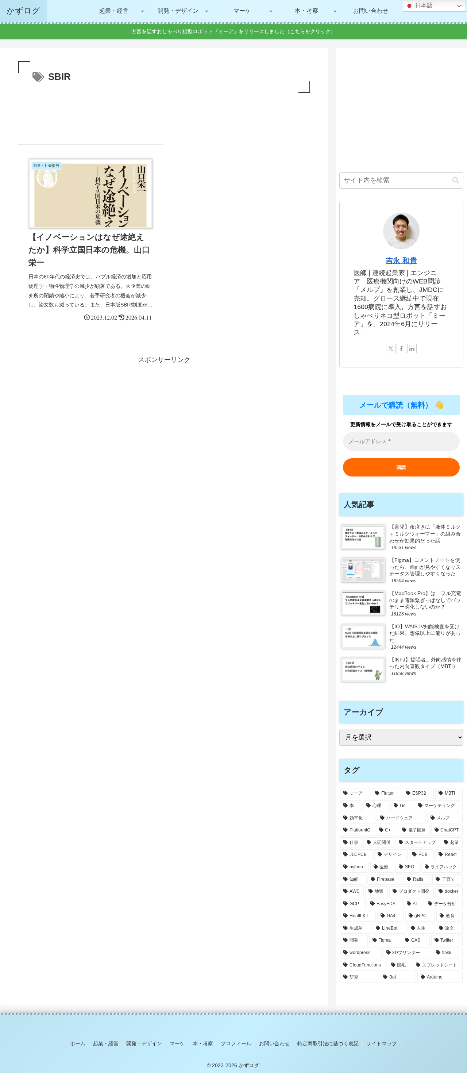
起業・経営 (106, 1043)
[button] (455, 180)
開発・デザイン (144, 1043)
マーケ (177, 1043)
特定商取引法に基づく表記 (328, 1043)
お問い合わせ (274, 1043)
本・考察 (203, 1043)
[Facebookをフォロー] (401, 348)
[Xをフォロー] (390, 348)
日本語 (423, 5)
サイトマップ (381, 1043)
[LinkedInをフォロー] (412, 348)
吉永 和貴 (401, 260)
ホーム (77, 1043)
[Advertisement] (164, 114)
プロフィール (236, 1043)
